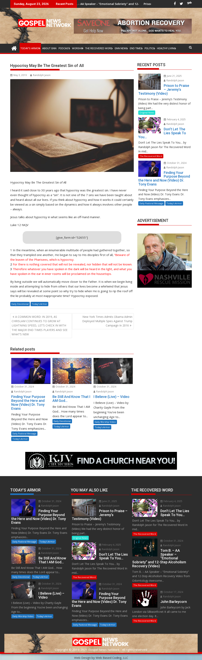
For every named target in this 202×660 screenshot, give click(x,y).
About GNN (49, 48)
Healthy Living (166, 48)
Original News (146, 112)
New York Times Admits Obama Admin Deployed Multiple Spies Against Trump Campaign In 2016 (107, 321)
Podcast (64, 48)
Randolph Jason (41, 75)
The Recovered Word (98, 48)
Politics (150, 48)
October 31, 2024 (24, 386)
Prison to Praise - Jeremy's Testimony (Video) (146, 4)
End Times (136, 48)
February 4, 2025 (176, 119)
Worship (77, 48)
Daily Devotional (20, 303)
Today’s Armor (30, 48)
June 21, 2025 (174, 76)
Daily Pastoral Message (24, 433)
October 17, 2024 (173, 592)
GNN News (121, 48)
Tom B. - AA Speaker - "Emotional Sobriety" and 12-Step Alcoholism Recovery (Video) (97, 4)
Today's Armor (39, 303)
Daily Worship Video (105, 421)
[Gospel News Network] (14, 48)
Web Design (82, 658)
